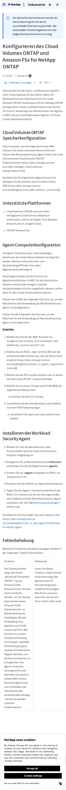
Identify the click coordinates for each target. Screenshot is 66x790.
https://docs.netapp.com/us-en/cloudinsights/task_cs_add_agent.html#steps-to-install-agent (32, 523)
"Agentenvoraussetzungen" (44, 502)
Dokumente (36, 4)
